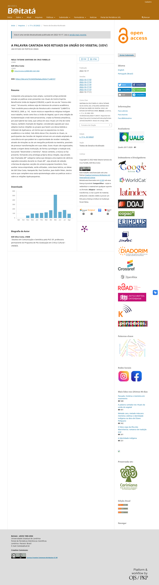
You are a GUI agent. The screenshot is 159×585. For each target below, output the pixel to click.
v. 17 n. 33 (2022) (34, 25)
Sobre (18, 17)
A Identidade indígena (127, 438)
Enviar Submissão (127, 55)
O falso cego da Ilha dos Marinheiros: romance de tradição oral (132, 429)
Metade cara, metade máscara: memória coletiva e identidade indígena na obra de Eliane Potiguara (131, 417)
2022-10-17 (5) (85, 82)
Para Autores (123, 114)
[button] (125, 85)
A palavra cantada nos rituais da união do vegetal (131, 406)
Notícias (93, 17)
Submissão (64, 17)
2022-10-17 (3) (85, 87)
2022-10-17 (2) (85, 89)
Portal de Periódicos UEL (111, 17)
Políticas (50, 17)
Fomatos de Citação (88, 125)
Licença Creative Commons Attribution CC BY (42, 557)
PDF (84, 59)
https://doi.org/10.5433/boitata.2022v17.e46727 (35, 79)
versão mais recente (77, 35)
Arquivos (38, 17)
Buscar (147, 17)
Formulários (79, 17)
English (121, 70)
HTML (94, 59)
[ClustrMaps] (119, 451)
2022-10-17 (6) (85, 79)
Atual (29, 17)
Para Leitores (123, 111)
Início (9, 17)
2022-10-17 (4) (85, 84)
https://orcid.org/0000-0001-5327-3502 (27, 71)
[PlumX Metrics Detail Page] (84, 228)
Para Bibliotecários (125, 118)
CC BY (102, 180)
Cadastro (148, 2)
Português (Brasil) (125, 73)
